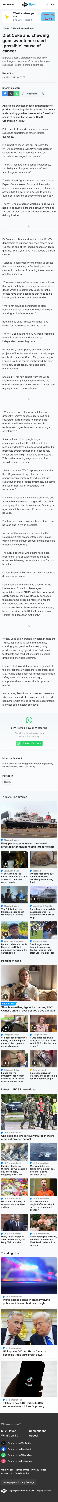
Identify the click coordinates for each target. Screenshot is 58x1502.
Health (7, 782)
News (6, 28)
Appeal (33, 1435)
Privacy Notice (38, 1469)
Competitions (37, 1430)
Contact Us (6, 1473)
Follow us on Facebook (19, 1449)
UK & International (23, 28)
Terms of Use (22, 1469)
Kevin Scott (8, 73)
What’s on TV (9, 1435)
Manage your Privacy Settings (18, 1482)
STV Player (8, 1430)
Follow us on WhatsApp (19, 1455)
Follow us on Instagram (19, 1461)
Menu (10, 4)
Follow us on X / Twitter (19, 1443)
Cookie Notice (22, 1473)
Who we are (7, 1469)
